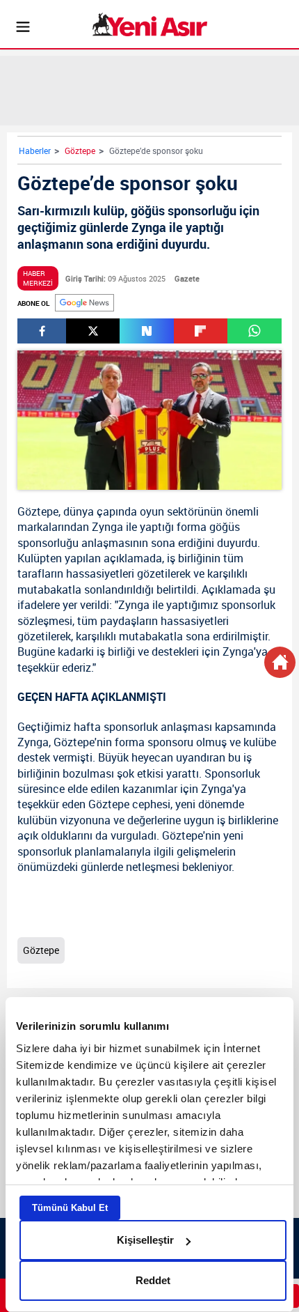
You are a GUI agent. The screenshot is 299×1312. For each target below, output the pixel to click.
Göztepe (80, 150)
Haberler (35, 150)
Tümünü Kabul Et (70, 1208)
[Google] (84, 302)
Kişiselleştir (145, 1240)
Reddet (153, 1280)
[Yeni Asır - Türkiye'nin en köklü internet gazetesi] (149, 24)
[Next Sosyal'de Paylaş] (146, 331)
